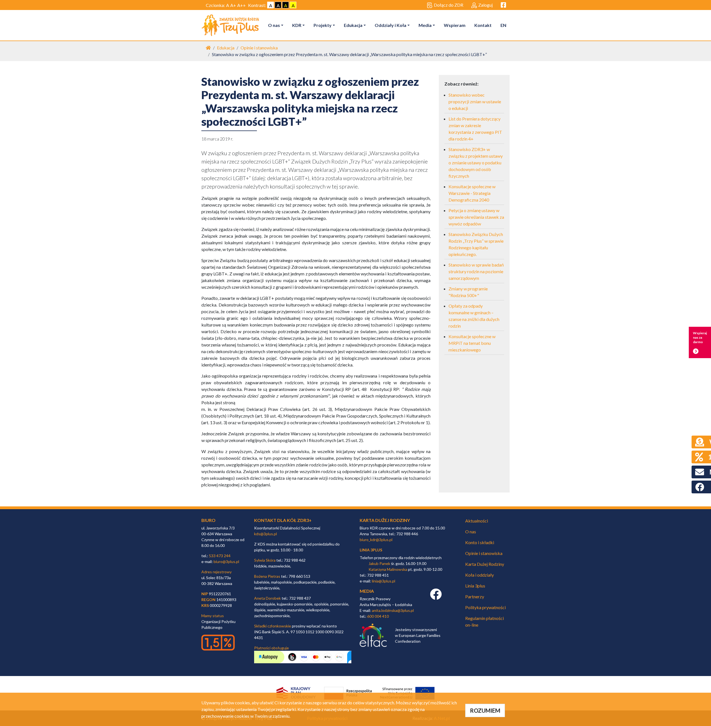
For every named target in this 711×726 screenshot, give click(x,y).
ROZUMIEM (485, 710)
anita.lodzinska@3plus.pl (393, 610)
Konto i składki (479, 542)
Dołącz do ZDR (448, 4)
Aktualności (476, 520)
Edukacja (353, 25)
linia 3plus (371, 549)
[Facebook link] (436, 597)
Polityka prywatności (485, 607)
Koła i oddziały (479, 574)
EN (503, 25)
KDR (296, 25)
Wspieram (454, 25)
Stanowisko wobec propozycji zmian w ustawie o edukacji (475, 101)
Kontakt (483, 25)
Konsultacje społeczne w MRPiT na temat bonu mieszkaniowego (472, 343)
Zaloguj (485, 4)
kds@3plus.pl (265, 533)
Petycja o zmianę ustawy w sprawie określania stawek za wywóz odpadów (476, 217)
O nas (274, 25)
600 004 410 (378, 616)
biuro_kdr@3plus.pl (376, 539)
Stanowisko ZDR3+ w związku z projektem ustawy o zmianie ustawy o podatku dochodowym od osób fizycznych (476, 163)
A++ (241, 5)
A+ (233, 5)
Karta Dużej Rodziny (484, 564)
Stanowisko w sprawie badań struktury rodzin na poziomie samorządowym (476, 271)
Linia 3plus (475, 585)
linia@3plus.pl (383, 581)
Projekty (323, 25)
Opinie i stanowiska (259, 47)
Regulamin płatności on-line (484, 621)
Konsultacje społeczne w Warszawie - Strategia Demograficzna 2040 (472, 193)
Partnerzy (474, 596)
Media (425, 25)
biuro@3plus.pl (226, 561)
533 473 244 (220, 555)
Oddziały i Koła (390, 25)
